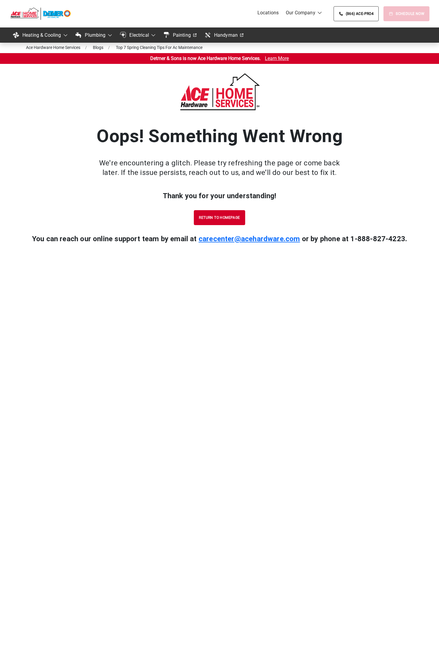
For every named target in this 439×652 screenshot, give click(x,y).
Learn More (277, 58)
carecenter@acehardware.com (249, 239)
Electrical (139, 35)
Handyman (226, 35)
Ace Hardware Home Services (53, 47)
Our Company (300, 13)
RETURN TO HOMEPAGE (219, 218)
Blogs (98, 47)
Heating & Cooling (41, 35)
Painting (182, 35)
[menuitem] (268, 12)
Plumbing (95, 35)
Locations (268, 13)
